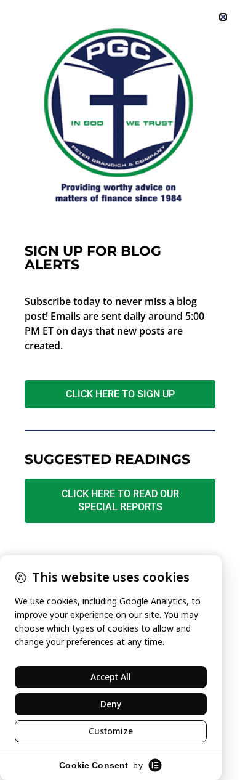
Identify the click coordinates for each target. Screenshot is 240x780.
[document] (120, 390)
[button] (223, 17)
